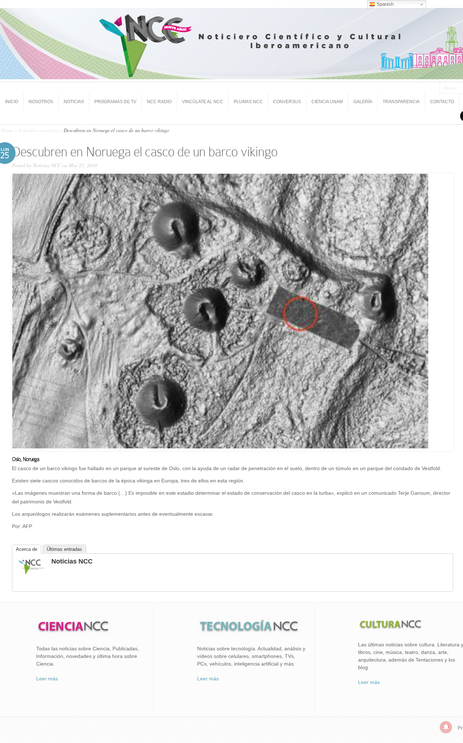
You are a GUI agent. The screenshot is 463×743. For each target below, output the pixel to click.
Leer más (47, 678)
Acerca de (26, 549)
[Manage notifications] (446, 727)
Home (7, 130)
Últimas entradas (64, 549)
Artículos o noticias (38, 130)
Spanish (384, 4)
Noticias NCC (47, 165)
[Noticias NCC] (31, 574)
